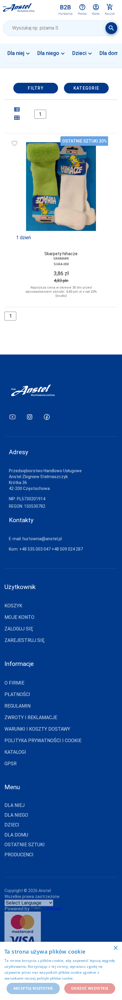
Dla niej (19, 53)
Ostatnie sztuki (24, 844)
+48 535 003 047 (35, 549)
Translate (52, 909)
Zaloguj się (18, 629)
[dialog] (61, 971)
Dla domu (16, 835)
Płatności (17, 694)
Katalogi (15, 752)
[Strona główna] (19, 9)
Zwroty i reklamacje (30, 717)
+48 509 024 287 (67, 549)
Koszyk (13, 606)
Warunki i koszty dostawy (37, 729)
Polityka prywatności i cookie (42, 740)
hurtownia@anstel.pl (42, 538)
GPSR (10, 763)
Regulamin (17, 706)
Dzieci (83, 53)
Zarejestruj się (24, 640)
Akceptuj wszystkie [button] (33, 988)
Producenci (18, 854)
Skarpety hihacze (61, 253)
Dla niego (51, 53)
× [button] (115, 948)
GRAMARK (61, 258)
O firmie (14, 683)
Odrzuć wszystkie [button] (89, 988)
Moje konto (19, 617)
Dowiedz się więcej (91, 978)
